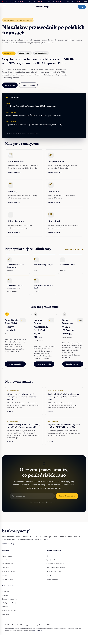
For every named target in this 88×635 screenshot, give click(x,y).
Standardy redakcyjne (9, 599)
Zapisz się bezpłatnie (67, 496)
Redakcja (5, 595)
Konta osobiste (7, 556)
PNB (47, 556)
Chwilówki (5, 568)
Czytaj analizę (10, 85)
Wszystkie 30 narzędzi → (74, 249)
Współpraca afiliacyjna (9, 603)
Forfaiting (49, 575)
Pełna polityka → (37, 630)
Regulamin (5, 614)
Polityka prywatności (9, 610)
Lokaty (4, 575)
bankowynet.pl (42, 7)
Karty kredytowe (8, 579)
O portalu (5, 591)
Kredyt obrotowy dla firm (54, 571)
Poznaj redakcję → (9, 544)
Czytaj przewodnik (15, 364)
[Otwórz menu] (4, 7)
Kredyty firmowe (7, 564)
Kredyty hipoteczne (8, 571)
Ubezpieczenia (7, 560)
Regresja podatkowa (53, 560)
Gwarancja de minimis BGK (55, 564)
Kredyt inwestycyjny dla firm (55, 568)
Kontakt (5, 607)
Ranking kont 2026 (28, 85)
